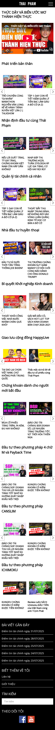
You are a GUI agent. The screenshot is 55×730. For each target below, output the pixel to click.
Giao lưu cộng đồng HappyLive (25, 337)
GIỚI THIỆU (8, 684)
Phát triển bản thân (17, 63)
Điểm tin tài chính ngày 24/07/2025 (23, 653)
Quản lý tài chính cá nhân (21, 176)
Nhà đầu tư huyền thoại (20, 230)
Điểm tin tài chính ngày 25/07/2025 (23, 646)
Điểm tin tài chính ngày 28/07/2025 (23, 638)
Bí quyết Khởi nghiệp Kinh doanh (27, 283)
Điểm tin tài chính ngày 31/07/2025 (23, 631)
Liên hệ (6, 676)
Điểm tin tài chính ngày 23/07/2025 (23, 660)
